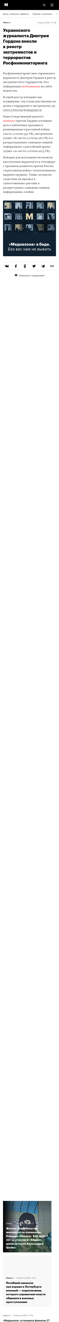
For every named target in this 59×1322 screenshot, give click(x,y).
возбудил (9, 121)
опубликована (30, 86)
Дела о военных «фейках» (16, 13)
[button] (52, 5)
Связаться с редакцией (31, 275)
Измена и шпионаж (42, 13)
